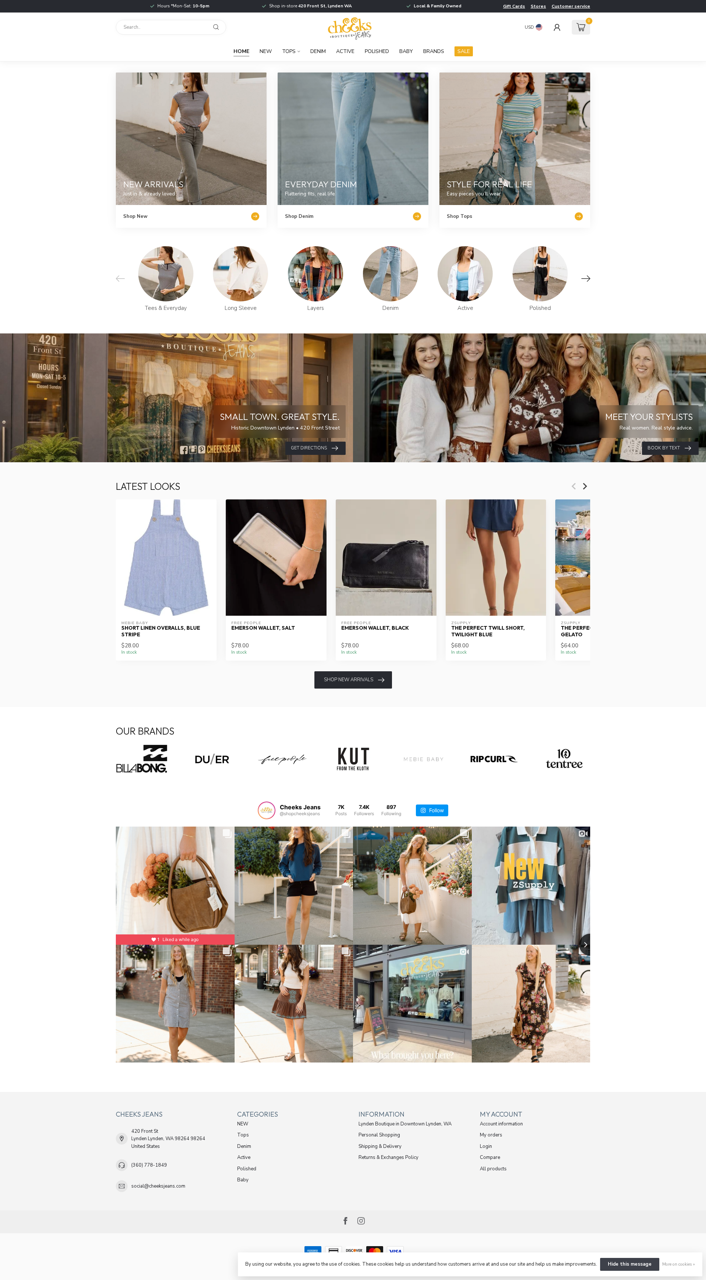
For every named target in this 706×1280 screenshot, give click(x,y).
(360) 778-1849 (149, 1165)
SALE (463, 51)
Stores (538, 6)
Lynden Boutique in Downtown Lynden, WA (405, 1124)
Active (345, 51)
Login (486, 1146)
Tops (289, 51)
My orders (491, 1135)
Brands (433, 51)
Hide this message (630, 1264)
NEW (266, 51)
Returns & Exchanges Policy (388, 1157)
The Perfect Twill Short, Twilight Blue (488, 631)
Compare (490, 1157)
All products (493, 1169)
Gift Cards (514, 6)
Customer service (571, 6)
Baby (406, 51)
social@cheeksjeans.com (158, 1186)
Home (241, 51)
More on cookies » (678, 1264)
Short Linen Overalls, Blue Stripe (160, 631)
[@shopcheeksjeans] (266, 810)
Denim (318, 51)
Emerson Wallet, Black (375, 628)
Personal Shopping (379, 1135)
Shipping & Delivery (380, 1146)
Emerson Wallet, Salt (263, 628)
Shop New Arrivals (348, 679)
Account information (501, 1124)
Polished (377, 51)
